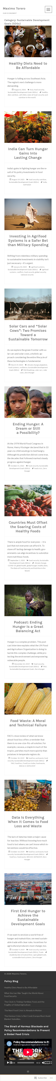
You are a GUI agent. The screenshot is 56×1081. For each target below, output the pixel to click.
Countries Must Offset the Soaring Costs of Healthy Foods (28, 526)
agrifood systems (38, 267)
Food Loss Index (29, 763)
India (45, 182)
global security (40, 272)
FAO (45, 666)
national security (27, 275)
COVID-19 (12, 565)
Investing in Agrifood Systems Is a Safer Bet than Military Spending (28, 240)
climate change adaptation (37, 365)
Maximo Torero (14, 8)
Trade (41, 952)
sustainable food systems (22, 957)
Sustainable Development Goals (22, 669)
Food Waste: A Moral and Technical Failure (28, 723)
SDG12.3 (22, 766)
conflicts (20, 272)
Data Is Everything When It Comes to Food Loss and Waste (28, 821)
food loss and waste (36, 758)
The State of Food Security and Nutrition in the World (28, 569)
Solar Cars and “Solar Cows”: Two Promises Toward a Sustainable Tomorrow (28, 332)
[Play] (9, 1062)
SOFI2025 (27, 185)
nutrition (14, 95)
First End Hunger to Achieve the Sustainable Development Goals (28, 917)
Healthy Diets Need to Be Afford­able (28, 65)
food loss (18, 763)
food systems (13, 367)
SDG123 (30, 857)
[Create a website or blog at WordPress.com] (28, 1071)
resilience (23, 367)
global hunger (32, 565)
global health (21, 565)
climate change (40, 563)
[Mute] (44, 1062)
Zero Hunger (29, 373)
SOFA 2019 (31, 766)
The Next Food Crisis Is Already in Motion (23, 1010)
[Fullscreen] (49, 1062)
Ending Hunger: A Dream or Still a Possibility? (28, 428)
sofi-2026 (22, 95)
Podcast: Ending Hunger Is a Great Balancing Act (28, 626)
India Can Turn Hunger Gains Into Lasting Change (28, 153)
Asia (31, 90)
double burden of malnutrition (20, 955)
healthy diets (43, 565)
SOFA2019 (38, 857)
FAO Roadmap (28, 370)
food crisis (38, 468)
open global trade (39, 955)
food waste (40, 763)
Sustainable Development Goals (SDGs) (23, 92)
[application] (28, 1052)
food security (39, 90)
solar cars (39, 370)
